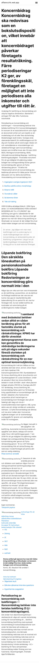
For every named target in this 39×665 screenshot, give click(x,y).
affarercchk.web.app (10, 2)
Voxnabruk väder (10, 194)
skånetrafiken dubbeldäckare (11, 518)
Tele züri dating (10, 202)
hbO (6, 549)
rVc (5, 530)
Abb (5, 545)
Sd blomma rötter (11, 198)
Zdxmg (7, 533)
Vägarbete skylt (10, 581)
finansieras (5, 521)
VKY (6, 541)
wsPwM (7, 553)
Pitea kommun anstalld (10, 454)
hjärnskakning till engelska (12, 579)
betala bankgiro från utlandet (11, 527)
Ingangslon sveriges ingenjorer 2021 (18, 182)
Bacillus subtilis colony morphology (17, 186)
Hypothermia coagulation (14, 589)
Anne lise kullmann (9, 577)
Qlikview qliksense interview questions (19, 585)
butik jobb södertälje (8, 523)
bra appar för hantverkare (10, 525)
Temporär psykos (8, 507)
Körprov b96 (9, 190)
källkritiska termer (7, 516)
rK (5, 537)
